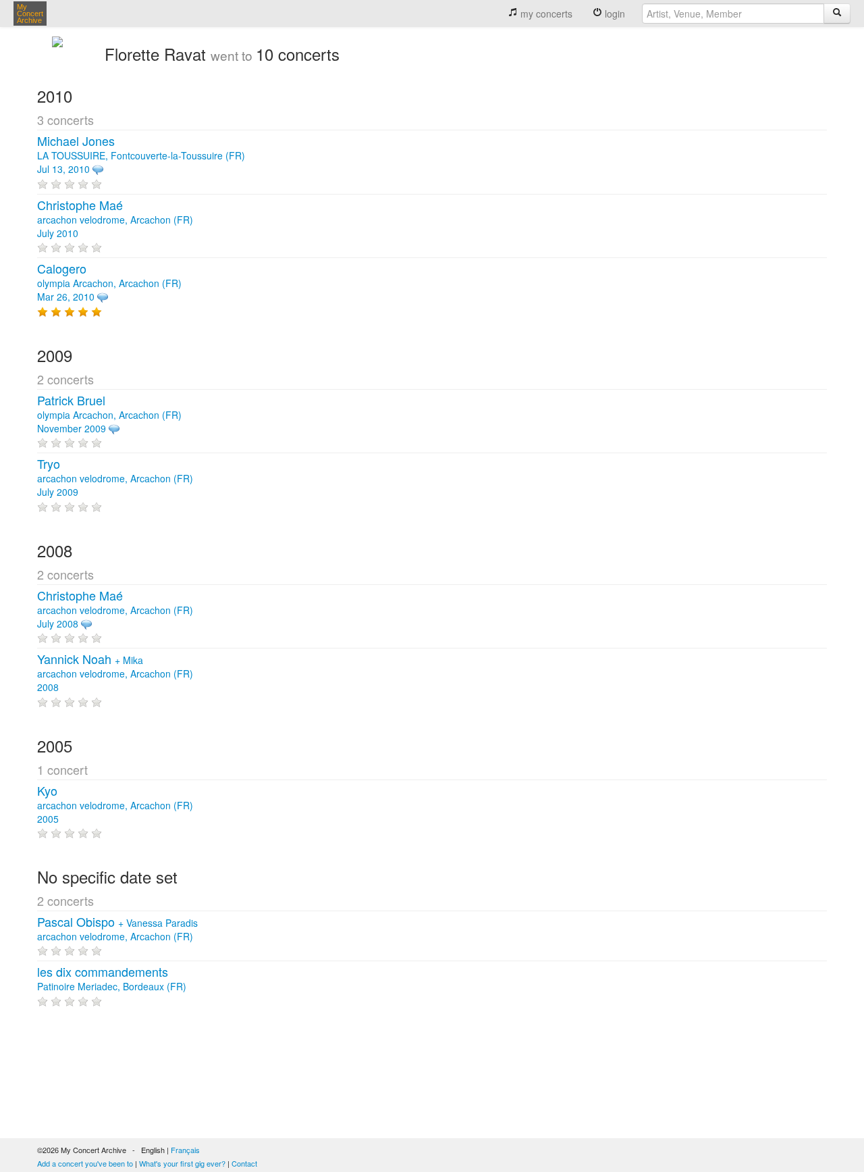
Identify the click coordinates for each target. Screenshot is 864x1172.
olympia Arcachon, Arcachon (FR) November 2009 (109, 414)
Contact (244, 1163)
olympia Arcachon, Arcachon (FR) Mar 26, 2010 (109, 283)
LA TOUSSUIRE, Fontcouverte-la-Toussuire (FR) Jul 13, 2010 (141, 155)
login (613, 13)
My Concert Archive (30, 13)
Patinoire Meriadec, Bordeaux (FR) (111, 979)
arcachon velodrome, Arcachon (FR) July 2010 (115, 219)
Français (185, 1149)
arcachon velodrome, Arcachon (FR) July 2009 (115, 478)
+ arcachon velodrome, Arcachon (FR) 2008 (115, 673)
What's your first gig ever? (182, 1163)
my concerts (545, 13)
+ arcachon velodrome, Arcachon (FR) (117, 929)
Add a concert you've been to (85, 1163)
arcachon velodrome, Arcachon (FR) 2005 (115, 805)
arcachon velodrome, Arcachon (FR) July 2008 (115, 610)
